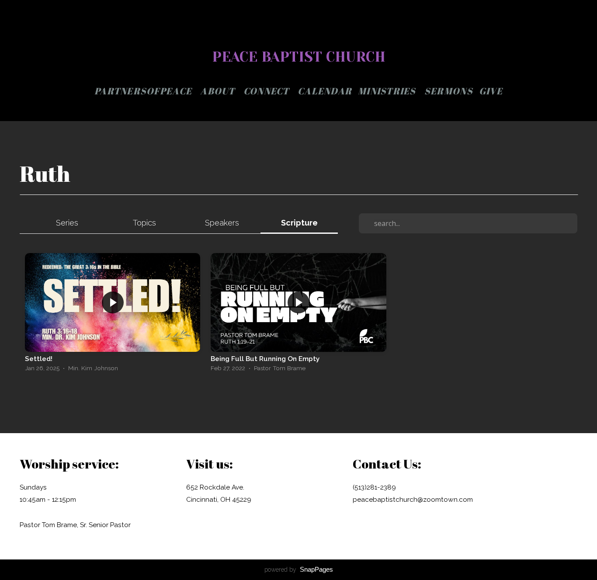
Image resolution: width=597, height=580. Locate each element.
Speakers (222, 222)
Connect (267, 91)
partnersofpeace (144, 91)
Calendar (325, 91)
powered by (298, 569)
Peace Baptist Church (298, 57)
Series (67, 222)
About (218, 91)
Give (491, 91)
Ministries (388, 91)
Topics (144, 222)
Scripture (299, 222)
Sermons (448, 91)
